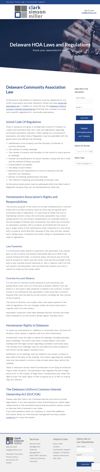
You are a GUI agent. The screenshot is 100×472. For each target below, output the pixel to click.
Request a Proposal (61, 452)
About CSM (57, 444)
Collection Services (37, 458)
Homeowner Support (36, 2)
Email (79, 107)
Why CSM (57, 458)
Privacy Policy (11, 457)
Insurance (33, 461)
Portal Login (20, 2)
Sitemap (9, 454)
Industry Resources (61, 455)
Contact (56, 447)
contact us (10, 417)
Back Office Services (38, 455)
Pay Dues (18, 454)
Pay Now (9, 2)
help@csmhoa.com (89, 13)
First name (80, 98)
